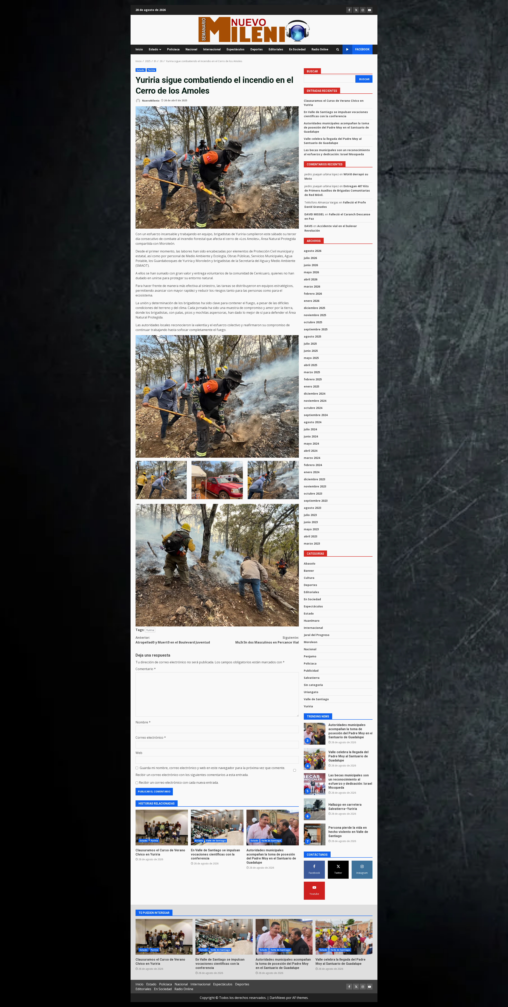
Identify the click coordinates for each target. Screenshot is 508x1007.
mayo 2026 (311, 272)
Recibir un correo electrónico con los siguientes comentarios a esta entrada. (192, 775)
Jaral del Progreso (316, 635)
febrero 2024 (313, 465)
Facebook (362, 49)
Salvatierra (311, 678)
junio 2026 (311, 265)
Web (139, 753)
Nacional (191, 49)
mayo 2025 (311, 358)
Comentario (146, 669)
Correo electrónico (151, 737)
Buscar (312, 71)
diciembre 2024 (314, 393)
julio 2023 (310, 515)
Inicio (139, 49)
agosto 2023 (312, 508)
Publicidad (311, 670)
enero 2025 (311, 386)
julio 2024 (310, 429)
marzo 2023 (312, 543)
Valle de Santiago (216, 840)
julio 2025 (310, 343)
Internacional (212, 49)
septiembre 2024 (316, 415)
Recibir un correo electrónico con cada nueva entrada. (178, 782)
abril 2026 (310, 279)
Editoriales (276, 49)
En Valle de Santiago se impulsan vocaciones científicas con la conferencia (217, 827)
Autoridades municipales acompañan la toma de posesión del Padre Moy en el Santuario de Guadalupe (272, 827)
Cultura (309, 578)
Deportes (256, 49)
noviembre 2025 (315, 315)
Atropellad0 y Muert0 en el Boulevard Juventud (173, 639)
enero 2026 (311, 301)
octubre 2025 (313, 322)
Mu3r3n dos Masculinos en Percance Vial (267, 639)
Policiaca (173, 49)
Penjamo (310, 656)
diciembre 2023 (314, 479)
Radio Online (320, 49)
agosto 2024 (312, 422)
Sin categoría (313, 685)
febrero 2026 (313, 293)
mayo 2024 (311, 443)
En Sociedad (297, 49)
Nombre (143, 722)
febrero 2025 (313, 379)
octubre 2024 (313, 408)
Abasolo (309, 563)
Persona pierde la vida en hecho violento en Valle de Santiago (314, 809)
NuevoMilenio (150, 100)
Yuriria (151, 70)
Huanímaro (311, 620)
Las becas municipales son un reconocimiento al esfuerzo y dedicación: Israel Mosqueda (314, 759)
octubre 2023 (313, 493)
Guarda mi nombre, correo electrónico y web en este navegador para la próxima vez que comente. (212, 768)
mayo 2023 (311, 529)
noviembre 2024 (315, 401)
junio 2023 (311, 522)
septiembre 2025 (316, 329)
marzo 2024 (312, 458)
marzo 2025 (312, 372)
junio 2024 (311, 436)
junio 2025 (311, 351)
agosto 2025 (312, 336)
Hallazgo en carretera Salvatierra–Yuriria (314, 784)
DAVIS (308, 226)
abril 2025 (310, 365)
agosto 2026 (312, 251)
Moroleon (310, 642)
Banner (309, 571)
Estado (153, 49)
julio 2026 (310, 258)
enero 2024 (311, 472)
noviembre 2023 (315, 486)
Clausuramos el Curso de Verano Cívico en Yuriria (162, 827)
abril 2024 (310, 451)
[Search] (337, 49)
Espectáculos (235, 49)
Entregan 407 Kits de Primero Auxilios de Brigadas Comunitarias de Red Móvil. (337, 190)
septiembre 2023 (316, 501)
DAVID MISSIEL (314, 214)
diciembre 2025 (314, 308)
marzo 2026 (312, 286)
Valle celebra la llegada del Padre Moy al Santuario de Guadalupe (314, 734)
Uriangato (311, 692)
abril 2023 (310, 536)
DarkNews (277, 997)
